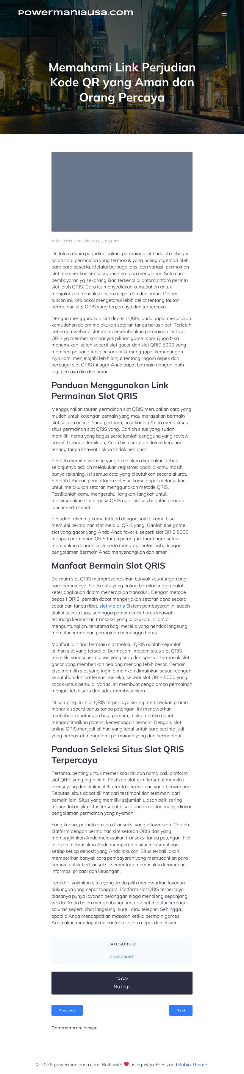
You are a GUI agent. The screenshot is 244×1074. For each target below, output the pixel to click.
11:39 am (112, 241)
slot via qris (112, 606)
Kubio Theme (192, 1064)
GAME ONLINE (122, 957)
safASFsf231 (61, 241)
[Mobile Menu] (224, 13)
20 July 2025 (88, 241)
